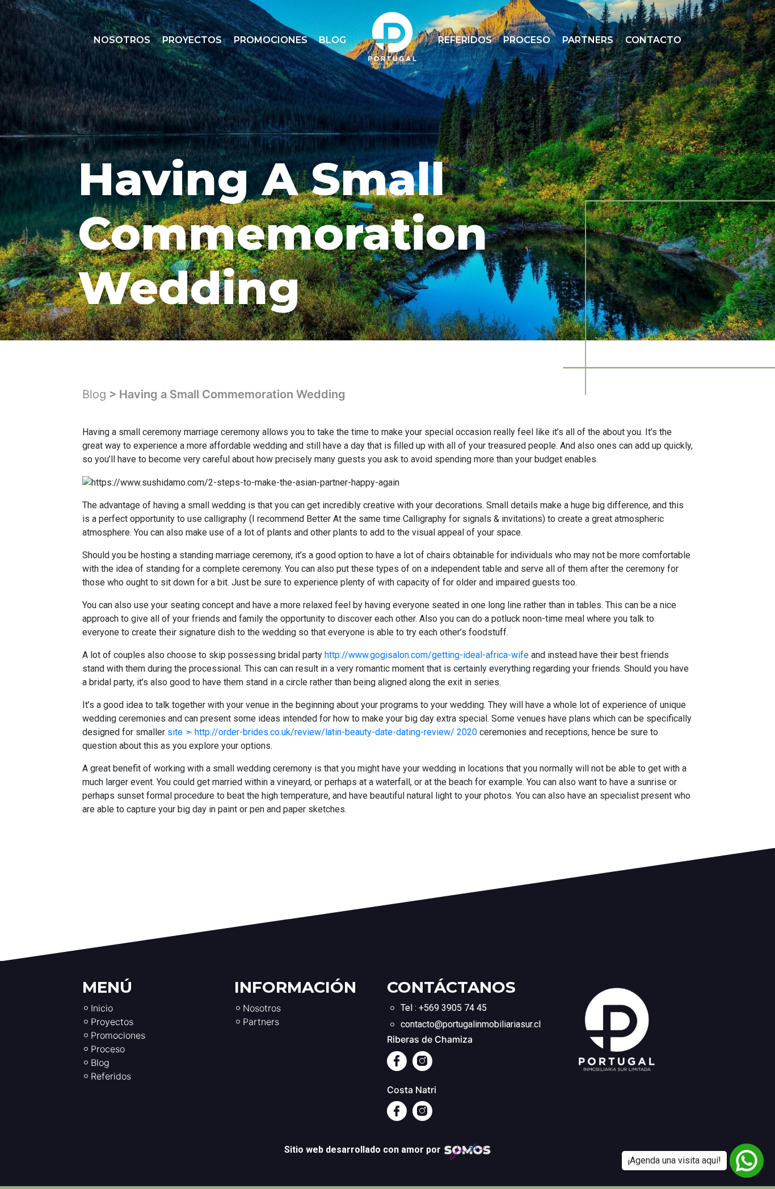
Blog (332, 40)
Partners (587, 40)
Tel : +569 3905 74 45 (444, 1007)
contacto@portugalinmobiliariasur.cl (471, 1024)
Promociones (271, 40)
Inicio (102, 1008)
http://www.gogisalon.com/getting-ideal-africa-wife (427, 655)
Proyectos (192, 40)
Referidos (465, 40)
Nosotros (122, 40)
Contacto (653, 40)
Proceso (526, 40)
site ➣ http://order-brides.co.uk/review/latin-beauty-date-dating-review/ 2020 (322, 732)
